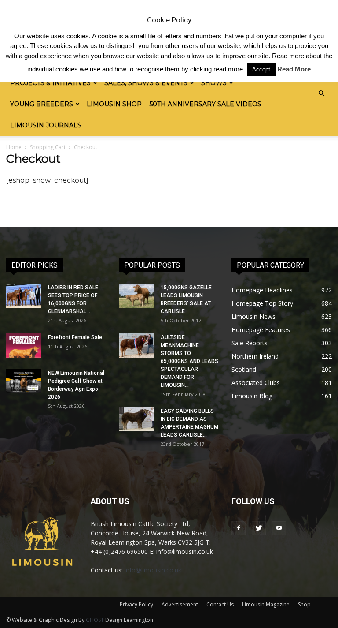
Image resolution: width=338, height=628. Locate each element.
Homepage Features (260, 329)
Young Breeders (41, 104)
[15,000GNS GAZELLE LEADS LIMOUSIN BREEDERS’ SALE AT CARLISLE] (136, 296)
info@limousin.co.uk (153, 570)
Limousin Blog (251, 396)
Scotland (243, 369)
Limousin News (253, 316)
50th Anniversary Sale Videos (205, 104)
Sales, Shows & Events (145, 83)
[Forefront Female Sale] (23, 345)
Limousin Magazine (266, 604)
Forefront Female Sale (75, 337)
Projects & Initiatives (50, 83)
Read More (294, 69)
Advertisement (180, 604)
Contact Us (220, 604)
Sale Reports (249, 343)
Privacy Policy (136, 604)
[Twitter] (259, 528)
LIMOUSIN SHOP (114, 104)
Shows (214, 83)
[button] (321, 93)
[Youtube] (279, 528)
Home (14, 147)
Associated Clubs (255, 382)
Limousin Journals (45, 125)
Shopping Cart (48, 147)
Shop (304, 604)
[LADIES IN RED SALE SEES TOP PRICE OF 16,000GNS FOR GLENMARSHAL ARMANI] (23, 296)
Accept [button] (261, 69)
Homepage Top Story (262, 303)
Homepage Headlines (262, 290)
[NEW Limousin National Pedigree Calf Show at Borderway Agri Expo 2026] (23, 381)
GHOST (95, 620)
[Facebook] (238, 528)
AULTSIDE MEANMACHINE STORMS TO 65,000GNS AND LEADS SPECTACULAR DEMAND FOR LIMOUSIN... (189, 361)
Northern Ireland (255, 356)
